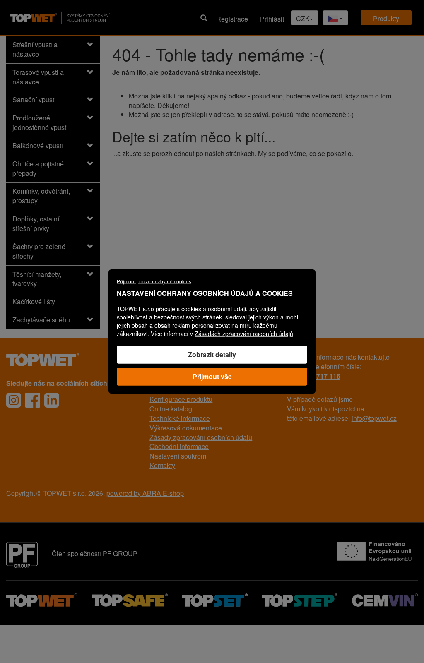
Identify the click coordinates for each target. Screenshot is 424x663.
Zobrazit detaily (212, 354)
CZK (303, 18)
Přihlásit (272, 19)
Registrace (232, 19)
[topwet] (41, 599)
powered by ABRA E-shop (145, 493)
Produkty (386, 18)
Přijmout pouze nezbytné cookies (154, 281)
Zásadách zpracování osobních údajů (244, 333)
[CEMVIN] (385, 599)
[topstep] (299, 599)
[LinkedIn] (51, 400)
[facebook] (32, 400)
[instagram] (13, 400)
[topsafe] (130, 599)
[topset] (215, 599)
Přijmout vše (212, 376)
